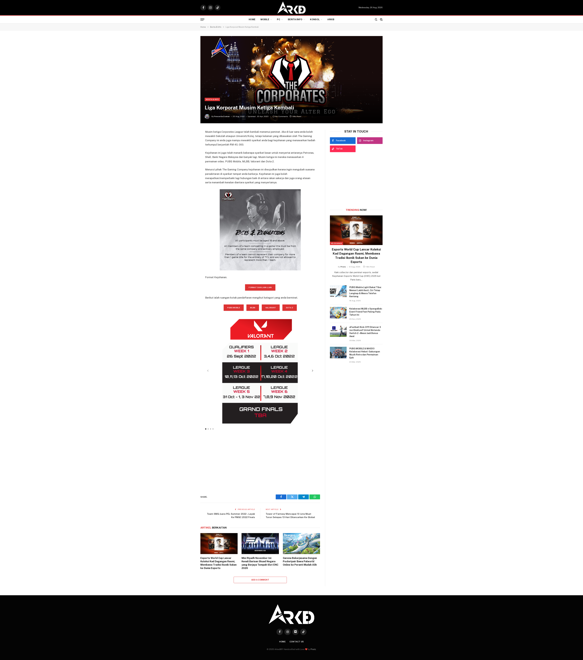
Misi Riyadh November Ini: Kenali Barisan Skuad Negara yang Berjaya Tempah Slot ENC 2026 (260, 563)
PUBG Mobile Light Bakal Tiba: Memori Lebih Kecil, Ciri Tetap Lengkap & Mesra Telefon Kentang (365, 292)
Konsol (315, 19)
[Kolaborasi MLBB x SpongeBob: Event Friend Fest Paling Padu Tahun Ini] (338, 312)
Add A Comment (260, 580)
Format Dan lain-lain (260, 287)
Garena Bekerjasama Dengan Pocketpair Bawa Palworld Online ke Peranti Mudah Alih (300, 561)
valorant (270, 308)
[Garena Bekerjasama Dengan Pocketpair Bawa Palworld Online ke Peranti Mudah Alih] (301, 543)
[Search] (381, 19)
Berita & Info (212, 99)
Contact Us (297, 642)
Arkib (330, 19)
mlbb (252, 308)
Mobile (265, 19)
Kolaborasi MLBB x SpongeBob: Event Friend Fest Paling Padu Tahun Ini (365, 312)
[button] (312, 370)
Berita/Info (295, 19)
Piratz (343, 267)
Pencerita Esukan (222, 116)
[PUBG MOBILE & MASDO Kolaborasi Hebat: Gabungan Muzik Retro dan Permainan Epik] (338, 352)
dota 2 (289, 308)
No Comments (281, 116)
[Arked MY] (291, 7)
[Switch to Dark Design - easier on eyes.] (376, 19)
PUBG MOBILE (233, 308)
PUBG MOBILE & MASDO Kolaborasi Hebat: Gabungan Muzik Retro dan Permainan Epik (364, 353)
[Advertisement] (260, 460)
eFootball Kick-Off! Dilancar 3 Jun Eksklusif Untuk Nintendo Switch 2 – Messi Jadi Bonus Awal (365, 331)
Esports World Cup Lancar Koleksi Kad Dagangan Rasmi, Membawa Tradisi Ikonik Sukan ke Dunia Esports (218, 563)
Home (252, 19)
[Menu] (202, 19)
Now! (356, 209)
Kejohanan (336, 243)
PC (278, 19)
